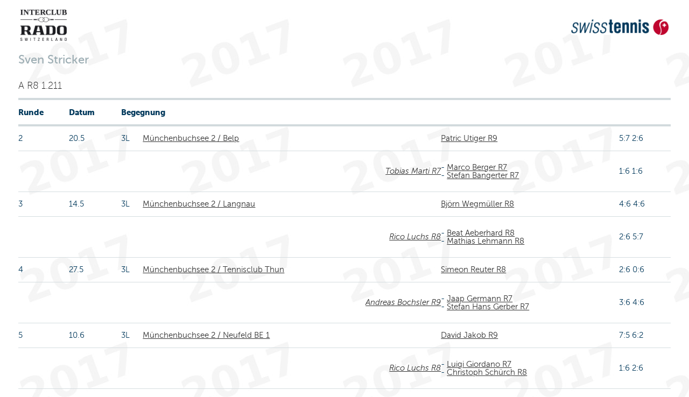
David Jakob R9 (469, 335)
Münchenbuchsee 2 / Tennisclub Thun (213, 269)
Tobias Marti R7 (413, 171)
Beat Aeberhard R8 (481, 233)
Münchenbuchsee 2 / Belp (191, 138)
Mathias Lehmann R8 (485, 241)
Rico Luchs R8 (415, 236)
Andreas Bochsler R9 (403, 302)
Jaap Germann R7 (479, 298)
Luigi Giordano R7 (479, 364)
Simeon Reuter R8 (473, 269)
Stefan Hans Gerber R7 (488, 306)
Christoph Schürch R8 (487, 372)
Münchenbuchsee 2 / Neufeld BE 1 (206, 335)
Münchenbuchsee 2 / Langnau (199, 204)
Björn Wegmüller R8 (477, 204)
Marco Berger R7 (477, 167)
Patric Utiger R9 (469, 138)
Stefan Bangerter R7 (483, 175)
